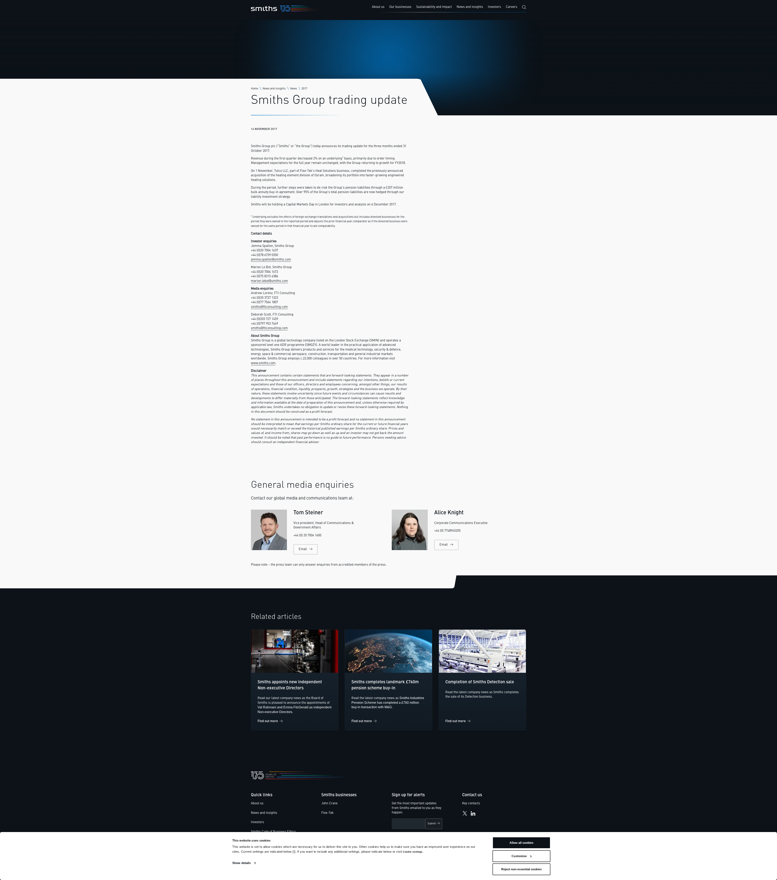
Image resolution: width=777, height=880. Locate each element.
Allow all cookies (521, 842)
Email (303, 549)
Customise (519, 856)
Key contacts (471, 803)
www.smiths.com (263, 363)
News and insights (274, 88)
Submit (432, 823)
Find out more (268, 721)
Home (254, 88)
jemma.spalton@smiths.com (271, 259)
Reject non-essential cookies (521, 869)
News (293, 88)
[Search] (524, 7)
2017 (304, 88)
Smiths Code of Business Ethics (273, 831)
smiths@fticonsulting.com (269, 307)
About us (257, 803)
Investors (257, 822)
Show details (241, 863)
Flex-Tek (327, 813)
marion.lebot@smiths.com (269, 281)
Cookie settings (412, 851)
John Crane (329, 803)
